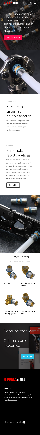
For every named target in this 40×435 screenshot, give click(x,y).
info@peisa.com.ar (11, 400)
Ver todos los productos (20, 261)
